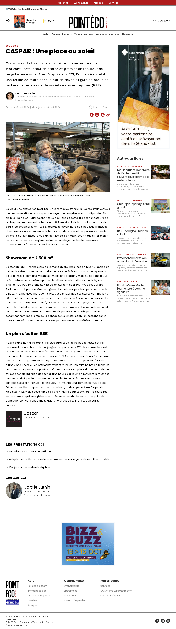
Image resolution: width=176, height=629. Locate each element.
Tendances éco (83, 34)
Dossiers (127, 34)
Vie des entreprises (107, 34)
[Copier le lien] (108, 115)
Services (113, 2)
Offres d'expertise (75, 600)
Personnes (70, 595)
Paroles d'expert (61, 34)
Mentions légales (110, 595)
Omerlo (24, 625)
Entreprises (70, 590)
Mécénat (63, 2)
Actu (46, 34)
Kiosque (98, 2)
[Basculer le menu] (8, 21)
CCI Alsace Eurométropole (116, 590)
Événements (80, 2)
